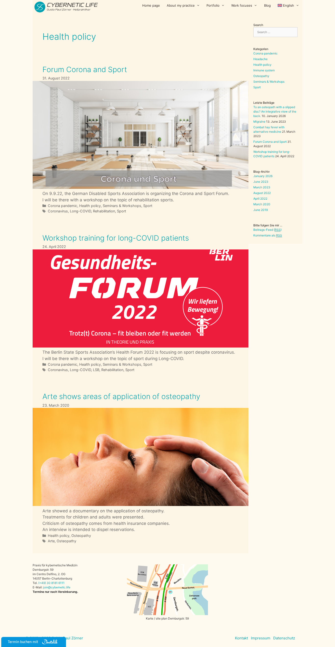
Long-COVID (80, 211)
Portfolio (212, 5)
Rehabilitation (104, 211)
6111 (61, 583)
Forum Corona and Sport (84, 69)
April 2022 (260, 198)
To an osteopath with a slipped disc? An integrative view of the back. (274, 111)
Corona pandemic (62, 206)
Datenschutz (284, 638)
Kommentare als (267, 235)
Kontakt (241, 638)
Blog (267, 5)
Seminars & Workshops (122, 206)
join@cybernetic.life (56, 587)
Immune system (264, 70)
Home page (151, 5)
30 (49, 583)
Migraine (259, 121)
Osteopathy (81, 535)
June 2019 (260, 210)
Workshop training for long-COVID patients (115, 237)
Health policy (90, 206)
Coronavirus (58, 211)
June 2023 (260, 181)
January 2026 (262, 176)
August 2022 (262, 193)
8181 (54, 583)
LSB (96, 370)
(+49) (42, 583)
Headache (260, 59)
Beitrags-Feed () (267, 230)
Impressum (260, 638)
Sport (147, 206)
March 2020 (261, 204)
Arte (51, 541)
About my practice (181, 5)
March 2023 (261, 187)
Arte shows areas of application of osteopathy (121, 396)
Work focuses (241, 5)
